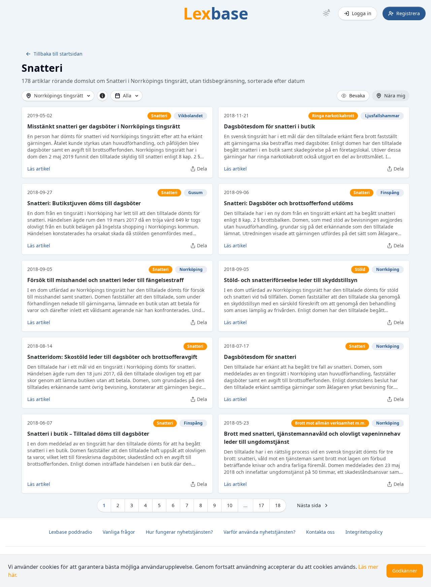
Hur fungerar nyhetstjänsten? (179, 532)
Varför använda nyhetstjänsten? (259, 532)
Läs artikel (38, 168)
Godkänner (404, 570)
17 (261, 505)
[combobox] (58, 95)
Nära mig (394, 95)
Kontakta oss (320, 532)
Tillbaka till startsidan (58, 54)
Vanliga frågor (119, 532)
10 (229, 505)
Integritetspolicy (364, 532)
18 (277, 505)
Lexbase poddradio (70, 532)
